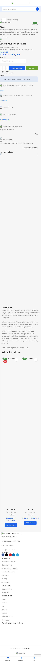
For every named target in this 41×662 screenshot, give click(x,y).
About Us (4, 610)
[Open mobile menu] (2, 3)
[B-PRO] (30, 432)
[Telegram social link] (15, 75)
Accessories (5, 582)
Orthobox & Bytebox (8, 572)
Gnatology (4, 575)
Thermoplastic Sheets (8, 561)
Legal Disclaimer (6, 589)
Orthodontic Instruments (9, 568)
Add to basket (17, 68)
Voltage (3, 57)
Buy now (32, 68)
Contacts (4, 613)
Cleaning (4, 579)
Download (3, 100)
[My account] (39, 3)
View (1, 90)
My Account (5, 620)
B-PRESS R (11, 510)
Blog (2, 606)
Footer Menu (6, 596)
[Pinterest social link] (10, 75)
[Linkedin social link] (13, 75)
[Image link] (11, 533)
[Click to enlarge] (3, 19)
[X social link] (8, 75)
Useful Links (6, 586)
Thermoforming (12, 20)
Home (3, 599)
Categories (5, 558)
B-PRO (30, 510)
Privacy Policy (5, 592)
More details (4, 120)
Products (4, 603)
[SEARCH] (37, 9)
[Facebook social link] (5, 75)
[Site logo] (20, 3)
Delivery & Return (7, 616)
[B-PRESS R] (10, 432)
